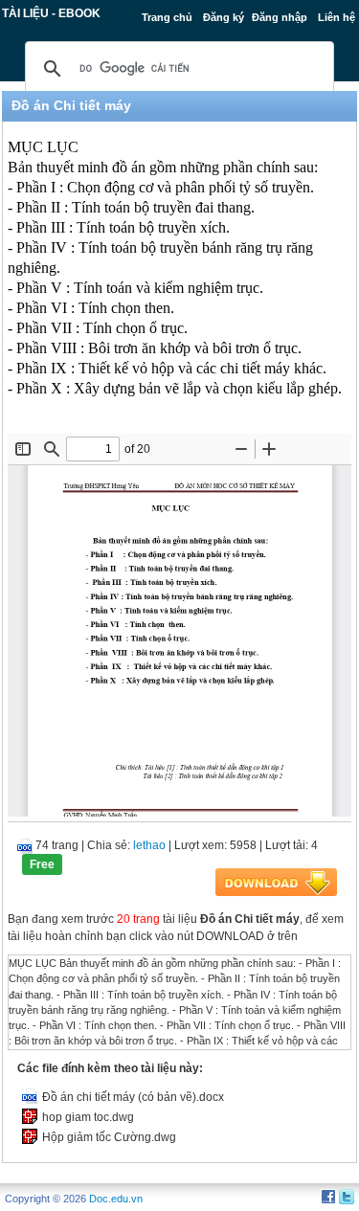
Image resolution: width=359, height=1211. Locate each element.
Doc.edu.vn (116, 1198)
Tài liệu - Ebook (51, 13)
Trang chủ (167, 17)
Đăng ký (223, 17)
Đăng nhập (279, 17)
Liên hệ (336, 17)
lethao (149, 845)
